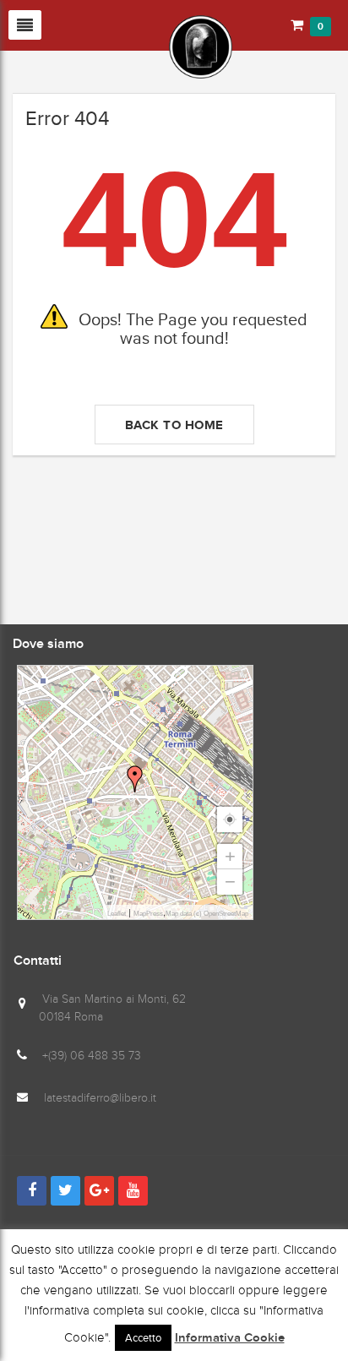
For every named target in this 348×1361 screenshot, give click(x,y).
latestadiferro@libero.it (100, 1098)
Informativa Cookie (230, 1338)
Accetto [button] (143, 1337)
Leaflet (116, 913)
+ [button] (230, 856)
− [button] (230, 881)
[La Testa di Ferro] (122, 46)
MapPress (148, 913)
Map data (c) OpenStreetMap (207, 913)
